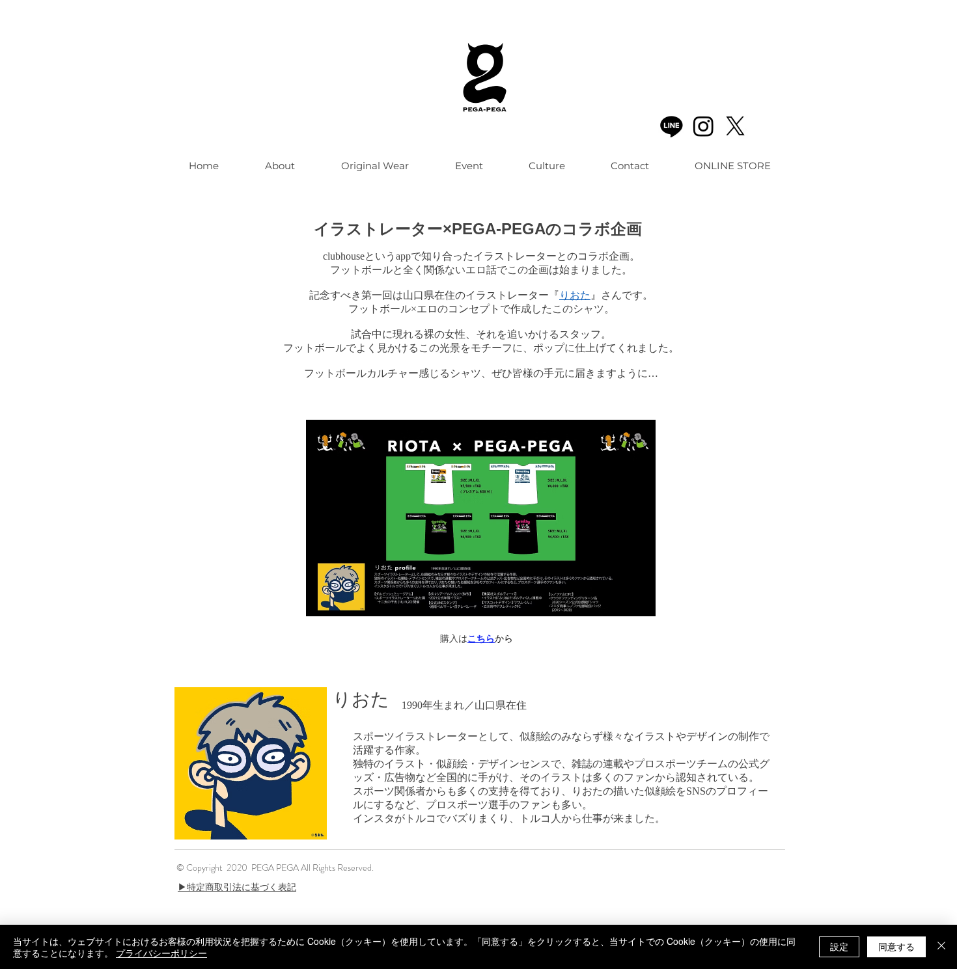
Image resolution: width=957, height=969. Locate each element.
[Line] (671, 126)
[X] (735, 126)
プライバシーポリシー (161, 952)
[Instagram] (703, 126)
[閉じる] (941, 947)
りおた (574, 295)
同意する (896, 946)
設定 (839, 946)
